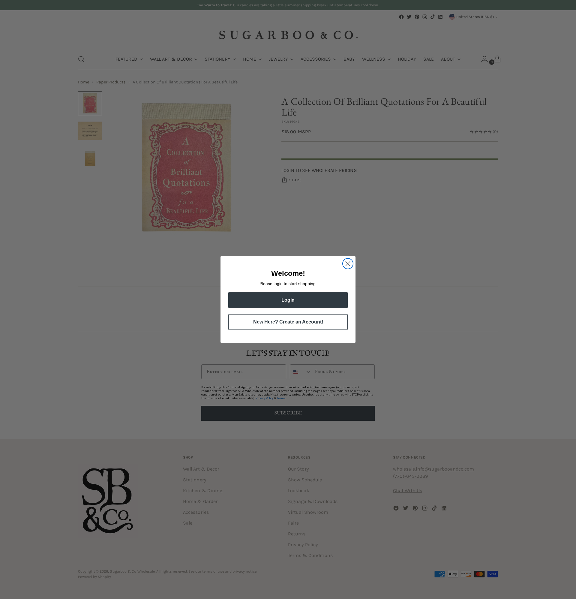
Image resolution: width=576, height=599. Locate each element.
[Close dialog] (348, 263)
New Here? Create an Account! (288, 321)
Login (288, 300)
